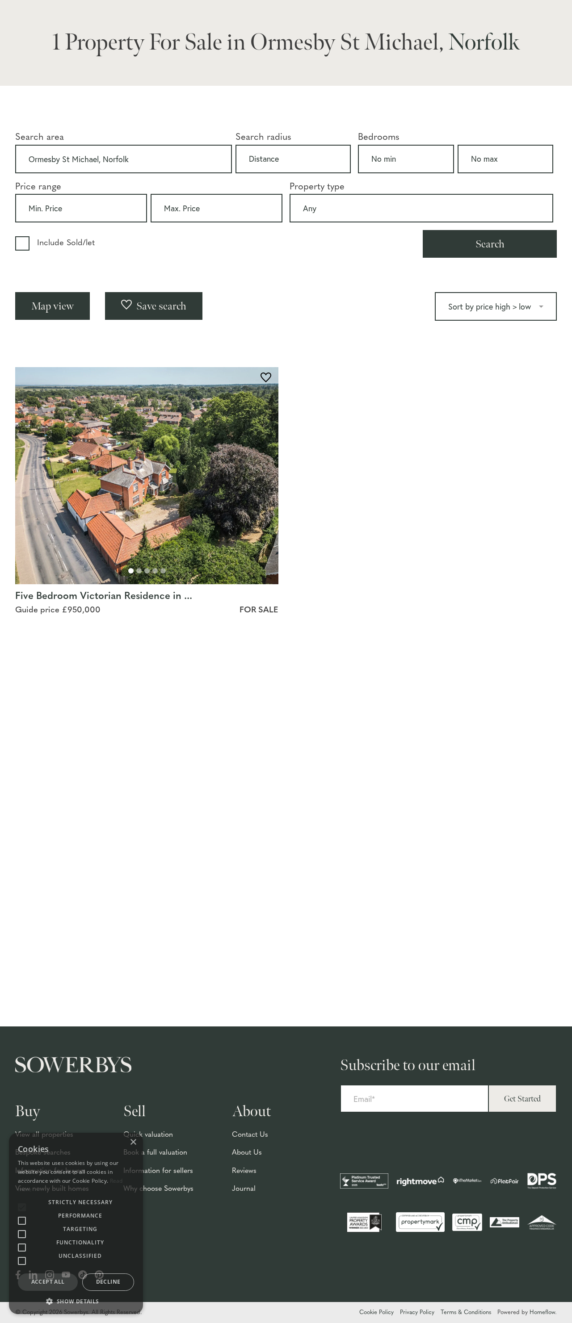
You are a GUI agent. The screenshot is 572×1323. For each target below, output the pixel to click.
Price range (38, 187)
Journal (244, 1189)
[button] (76, 1301)
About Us (247, 1152)
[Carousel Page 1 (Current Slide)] (131, 571)
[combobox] (123, 159)
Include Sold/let (66, 243)
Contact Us (250, 1135)
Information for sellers (158, 1171)
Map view (52, 306)
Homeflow (542, 1312)
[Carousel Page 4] (155, 571)
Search (490, 244)
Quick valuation (148, 1135)
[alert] (76, 1223)
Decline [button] (108, 1281)
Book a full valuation (155, 1152)
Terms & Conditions (466, 1312)
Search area (39, 137)
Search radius (263, 137)
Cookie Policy (376, 1312)
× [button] (133, 1142)
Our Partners (500, 44)
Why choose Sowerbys (158, 1189)
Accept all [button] (48, 1281)
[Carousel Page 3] (147, 571)
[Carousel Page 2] (139, 571)
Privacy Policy (417, 1312)
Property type (317, 187)
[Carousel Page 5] (163, 571)
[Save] (266, 379)
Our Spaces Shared (510, 28)
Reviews (244, 1171)
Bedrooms (379, 137)
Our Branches (502, 11)
